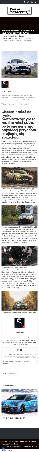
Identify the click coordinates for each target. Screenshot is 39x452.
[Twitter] (36, 2)
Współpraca (18, 446)
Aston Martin (32, 312)
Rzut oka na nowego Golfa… (14, 418)
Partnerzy (27, 446)
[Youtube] (32, 2)
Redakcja (10, 446)
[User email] (21, 350)
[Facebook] (24, 2)
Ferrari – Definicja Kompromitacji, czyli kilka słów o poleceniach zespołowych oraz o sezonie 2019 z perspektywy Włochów (20, 356)
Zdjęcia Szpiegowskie (9, 104)
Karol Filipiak (6, 92)
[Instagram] (28, 2)
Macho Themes (14, 444)
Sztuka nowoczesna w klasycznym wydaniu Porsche (17, 362)
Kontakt (35, 446)
